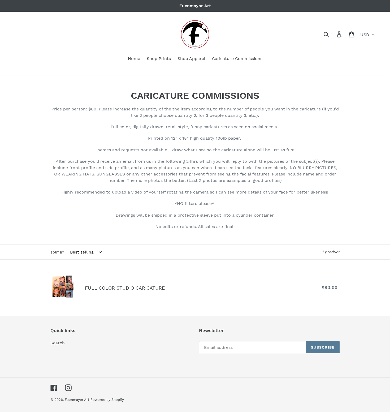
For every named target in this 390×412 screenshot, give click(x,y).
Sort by (57, 252)
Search (57, 342)
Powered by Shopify (107, 400)
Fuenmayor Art (77, 400)
